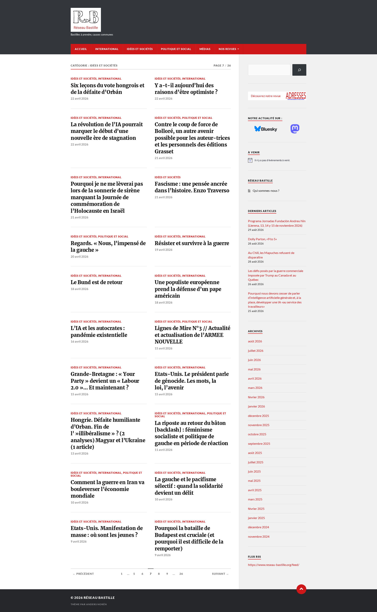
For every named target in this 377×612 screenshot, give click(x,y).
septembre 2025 (259, 443)
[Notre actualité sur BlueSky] (265, 129)
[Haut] (301, 589)
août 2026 (255, 341)
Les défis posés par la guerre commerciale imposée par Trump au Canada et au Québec (275, 275)
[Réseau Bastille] (188, 20)
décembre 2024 (258, 527)
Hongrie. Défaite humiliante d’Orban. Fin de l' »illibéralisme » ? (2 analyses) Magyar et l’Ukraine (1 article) (108, 433)
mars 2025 (255, 499)
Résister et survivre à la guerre (192, 243)
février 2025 (256, 508)
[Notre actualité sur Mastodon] (295, 129)
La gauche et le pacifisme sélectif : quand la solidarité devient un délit (189, 486)
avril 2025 (255, 490)
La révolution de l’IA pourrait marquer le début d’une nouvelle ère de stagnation (107, 131)
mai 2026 (254, 369)
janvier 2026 (256, 406)
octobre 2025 (257, 434)
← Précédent (83, 573)
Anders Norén (96, 604)
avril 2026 (255, 378)
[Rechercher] (299, 70)
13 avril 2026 (79, 453)
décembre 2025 (258, 415)
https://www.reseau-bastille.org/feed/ (273, 565)
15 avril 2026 (163, 348)
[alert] (277, 160)
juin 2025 (254, 471)
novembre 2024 (258, 536)
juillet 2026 (255, 350)
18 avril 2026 (79, 289)
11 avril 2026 (163, 449)
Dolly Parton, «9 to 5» (262, 239)
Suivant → (220, 573)
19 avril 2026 (163, 249)
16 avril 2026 (79, 341)
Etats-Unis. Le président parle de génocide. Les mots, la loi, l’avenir (192, 381)
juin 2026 (254, 360)
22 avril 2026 (79, 98)
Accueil (81, 49)
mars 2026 (255, 387)
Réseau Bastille (99, 598)
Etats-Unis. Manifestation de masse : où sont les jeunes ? (107, 531)
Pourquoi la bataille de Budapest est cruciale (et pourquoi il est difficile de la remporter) (189, 538)
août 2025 (255, 453)
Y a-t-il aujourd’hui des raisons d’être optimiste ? (186, 88)
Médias (204, 49)
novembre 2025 (258, 425)
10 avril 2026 (79, 502)
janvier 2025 (256, 518)
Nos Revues (227, 49)
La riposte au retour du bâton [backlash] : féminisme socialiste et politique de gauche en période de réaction (191, 433)
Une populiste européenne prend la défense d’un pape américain (188, 289)
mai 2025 (254, 480)
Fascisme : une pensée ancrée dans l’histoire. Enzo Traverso (192, 187)
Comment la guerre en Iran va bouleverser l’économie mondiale (108, 489)
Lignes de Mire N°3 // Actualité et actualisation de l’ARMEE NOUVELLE (192, 335)
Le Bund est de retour (97, 282)
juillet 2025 (255, 462)
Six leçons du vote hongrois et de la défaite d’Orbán (107, 88)
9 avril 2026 (79, 541)
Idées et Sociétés (140, 49)
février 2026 (256, 397)
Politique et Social (176, 49)
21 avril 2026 (163, 158)
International (107, 49)
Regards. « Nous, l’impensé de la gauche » (108, 246)
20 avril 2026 (79, 256)
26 (181, 573)
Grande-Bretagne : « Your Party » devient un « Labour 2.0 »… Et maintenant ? (105, 381)
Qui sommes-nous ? (266, 190)
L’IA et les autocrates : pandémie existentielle (99, 331)
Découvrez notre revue (266, 96)
